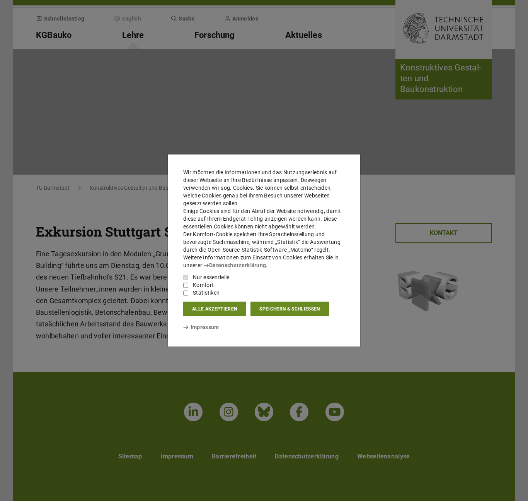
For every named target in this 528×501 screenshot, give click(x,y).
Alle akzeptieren (214, 309)
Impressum (205, 327)
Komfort (203, 285)
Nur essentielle (211, 277)
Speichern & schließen (289, 309)
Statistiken (206, 293)
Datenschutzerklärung (237, 265)
